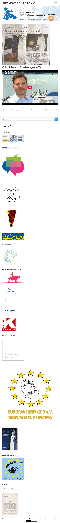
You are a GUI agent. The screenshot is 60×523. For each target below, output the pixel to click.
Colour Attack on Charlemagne (11, 110)
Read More (34, 521)
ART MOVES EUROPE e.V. (18, 3)
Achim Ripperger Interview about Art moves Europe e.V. (42, 110)
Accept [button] (28, 521)
